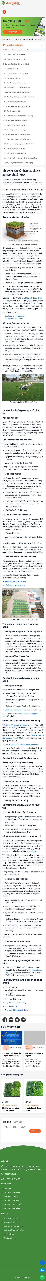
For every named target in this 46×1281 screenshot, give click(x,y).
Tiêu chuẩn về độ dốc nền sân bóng (19, 87)
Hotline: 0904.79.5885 (4, 12)
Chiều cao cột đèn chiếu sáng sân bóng (20, 116)
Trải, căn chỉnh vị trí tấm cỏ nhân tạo (19, 139)
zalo (11, 1020)
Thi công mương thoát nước (16, 102)
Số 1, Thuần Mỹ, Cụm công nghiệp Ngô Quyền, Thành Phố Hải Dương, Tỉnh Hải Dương (21, 1168)
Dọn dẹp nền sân (12, 69)
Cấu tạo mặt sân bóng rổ (14, 316)
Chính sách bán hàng (12, 1192)
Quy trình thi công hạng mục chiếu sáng (18, 106)
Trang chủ (4, 39)
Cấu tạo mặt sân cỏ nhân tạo (16, 55)
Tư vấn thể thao (9, 1238)
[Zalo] (42, 1270)
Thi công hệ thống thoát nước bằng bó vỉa (21, 97)
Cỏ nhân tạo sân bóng (9, 1105)
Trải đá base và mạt (13, 78)
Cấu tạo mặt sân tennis (14, 319)
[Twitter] (17, 1019)
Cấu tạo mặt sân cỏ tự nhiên (16, 59)
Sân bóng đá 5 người (13, 710)
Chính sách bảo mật (11, 1200)
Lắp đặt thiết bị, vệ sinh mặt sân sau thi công (22, 158)
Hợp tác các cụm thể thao (13, 1226)
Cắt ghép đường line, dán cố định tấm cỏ (20, 144)
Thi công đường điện (14, 111)
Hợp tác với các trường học (14, 1230)
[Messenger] (42, 1262)
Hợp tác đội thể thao (11, 1222)
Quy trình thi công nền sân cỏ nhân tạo (17, 64)
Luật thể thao (9, 1234)
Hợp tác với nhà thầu (11, 1218)
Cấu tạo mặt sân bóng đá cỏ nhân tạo (17, 50)
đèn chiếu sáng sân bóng (18, 1010)
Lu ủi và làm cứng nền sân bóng (17, 73)
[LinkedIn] (23, 1019)
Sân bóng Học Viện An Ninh (15, 581)
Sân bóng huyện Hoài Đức (15, 585)
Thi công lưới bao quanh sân (16, 125)
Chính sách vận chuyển (12, 1204)
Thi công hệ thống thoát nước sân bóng (18, 92)
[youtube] (15, 1274)
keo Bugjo (32, 851)
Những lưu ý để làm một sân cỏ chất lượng (19, 163)
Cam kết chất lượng (11, 1196)
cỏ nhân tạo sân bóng (17, 1003)
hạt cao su (13, 1006)
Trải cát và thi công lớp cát (16, 149)
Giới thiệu (7, 1189)
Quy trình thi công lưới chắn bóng (16, 120)
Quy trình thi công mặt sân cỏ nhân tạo (17, 134)
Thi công (14, 39)
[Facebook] (4, 1019)
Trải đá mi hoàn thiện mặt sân (17, 83)
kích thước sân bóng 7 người (16, 725)
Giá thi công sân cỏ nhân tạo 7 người (25, 744)
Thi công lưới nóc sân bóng (16, 130)
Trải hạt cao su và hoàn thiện (16, 153)
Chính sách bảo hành (12, 1208)
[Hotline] (42, 1277)
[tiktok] (22, 1274)
